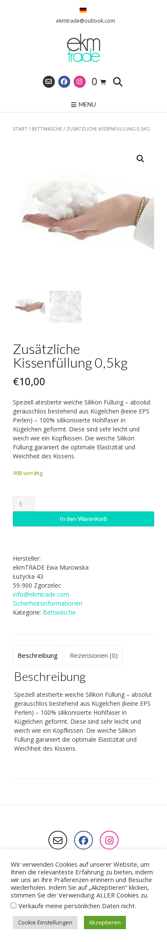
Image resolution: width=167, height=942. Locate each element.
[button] (140, 158)
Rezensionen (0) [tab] (94, 655)
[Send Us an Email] (49, 82)
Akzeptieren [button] (105, 922)
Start (20, 128)
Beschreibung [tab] (38, 655)
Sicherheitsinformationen (47, 603)
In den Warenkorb (83, 518)
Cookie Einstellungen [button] (45, 922)
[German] (83, 10)
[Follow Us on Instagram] (80, 82)
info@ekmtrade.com (41, 594)
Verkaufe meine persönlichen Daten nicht (76, 905)
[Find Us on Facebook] (64, 82)
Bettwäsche (47, 128)
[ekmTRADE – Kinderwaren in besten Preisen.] (83, 48)
